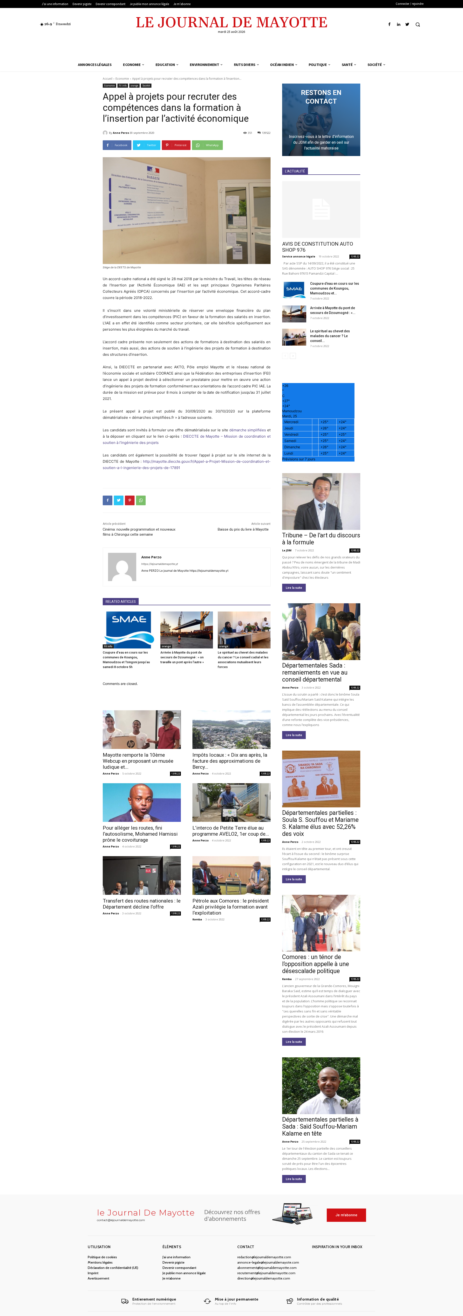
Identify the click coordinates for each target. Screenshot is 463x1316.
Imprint (93, 1273)
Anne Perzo (121, 133)
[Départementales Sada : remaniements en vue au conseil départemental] (321, 631)
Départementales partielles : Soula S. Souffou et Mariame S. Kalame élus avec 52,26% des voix (320, 823)
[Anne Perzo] (106, 132)
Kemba (197, 919)
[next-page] (293, 356)
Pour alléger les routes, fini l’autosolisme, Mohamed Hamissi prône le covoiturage (140, 834)
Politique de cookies (102, 1257)
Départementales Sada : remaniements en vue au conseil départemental (314, 672)
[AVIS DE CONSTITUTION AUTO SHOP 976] (321, 209)
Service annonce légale (298, 256)
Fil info (123, 85)
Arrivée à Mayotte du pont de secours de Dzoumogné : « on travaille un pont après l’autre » (182, 657)
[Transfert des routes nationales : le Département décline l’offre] (142, 875)
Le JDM (287, 550)
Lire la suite (294, 588)
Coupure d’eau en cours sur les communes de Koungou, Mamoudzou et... (334, 288)
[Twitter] (407, 24)
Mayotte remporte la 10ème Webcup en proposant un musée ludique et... (138, 761)
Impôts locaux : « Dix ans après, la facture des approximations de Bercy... (229, 761)
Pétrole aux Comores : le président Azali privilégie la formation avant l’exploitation (230, 907)
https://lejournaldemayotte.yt (159, 564)
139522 (175, 773)
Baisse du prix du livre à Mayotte (244, 529)
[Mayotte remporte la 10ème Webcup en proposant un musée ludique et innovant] (142, 729)
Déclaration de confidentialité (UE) (113, 1268)
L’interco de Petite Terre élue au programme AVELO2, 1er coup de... (230, 831)
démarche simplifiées (247, 430)
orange (134, 85)
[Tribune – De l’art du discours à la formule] (321, 501)
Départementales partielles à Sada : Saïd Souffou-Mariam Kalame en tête (320, 1126)
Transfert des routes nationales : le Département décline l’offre (142, 904)
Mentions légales (100, 1262)
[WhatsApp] (141, 500)
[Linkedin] (398, 24)
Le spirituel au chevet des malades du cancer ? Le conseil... (330, 336)
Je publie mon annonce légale (184, 1273)
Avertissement (98, 1278)
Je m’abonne (172, 1278)
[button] (417, 24)
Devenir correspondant (179, 1268)
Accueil (107, 79)
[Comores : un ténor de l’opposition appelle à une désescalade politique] (321, 923)
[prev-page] (285, 356)
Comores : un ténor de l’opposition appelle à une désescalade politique (315, 964)
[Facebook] (389, 24)
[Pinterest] (130, 500)
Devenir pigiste (173, 1262)
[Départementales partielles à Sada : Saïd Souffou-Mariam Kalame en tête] (321, 1085)
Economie (122, 79)
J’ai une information (177, 1257)
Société (146, 85)
